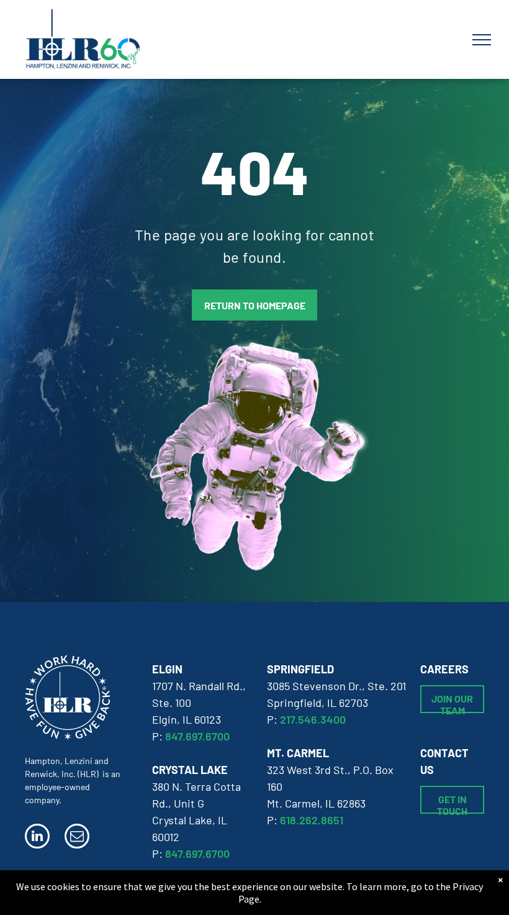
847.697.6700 (197, 736)
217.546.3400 (313, 719)
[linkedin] (37, 838)
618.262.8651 (311, 820)
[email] (77, 838)
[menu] (482, 40)
